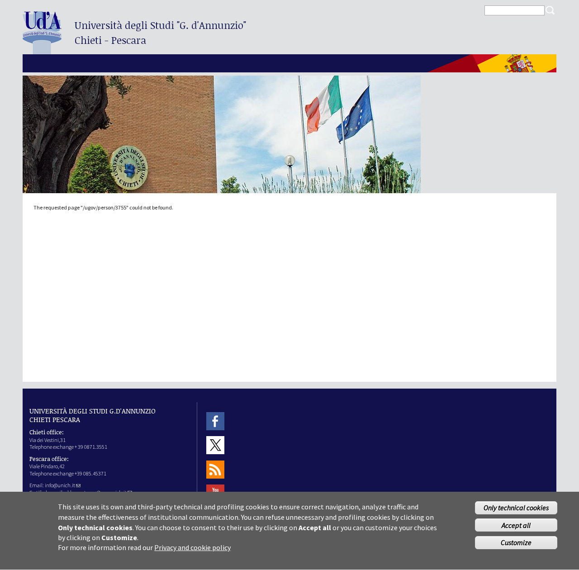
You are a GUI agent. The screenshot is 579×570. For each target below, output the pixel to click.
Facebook (215, 421)
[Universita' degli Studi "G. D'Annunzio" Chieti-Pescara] (42, 50)
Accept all (516, 525)
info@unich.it (60, 485)
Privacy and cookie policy (192, 547)
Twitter (215, 445)
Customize (516, 542)
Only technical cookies (516, 507)
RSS (215, 469)
